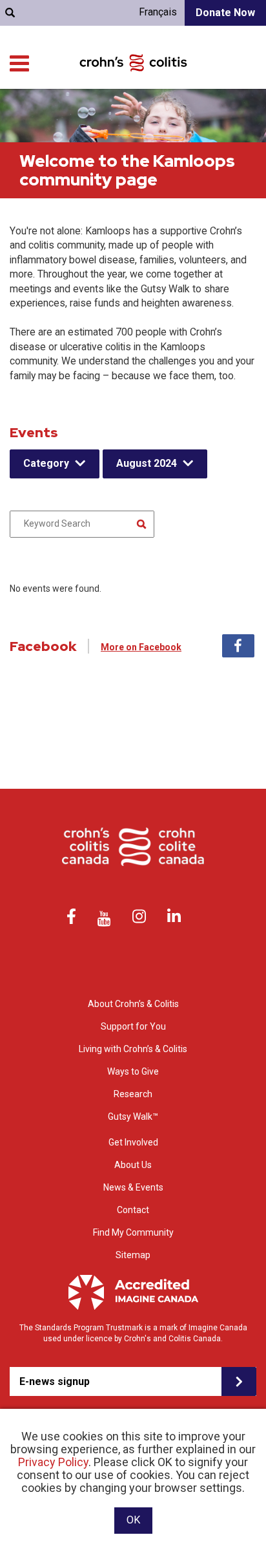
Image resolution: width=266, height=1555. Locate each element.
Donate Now (225, 12)
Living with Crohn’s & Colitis (133, 1049)
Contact (133, 1210)
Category (46, 463)
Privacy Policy (53, 1462)
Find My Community (133, 1232)
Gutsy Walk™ (133, 1116)
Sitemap (133, 1255)
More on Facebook (141, 647)
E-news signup (54, 1381)
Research (133, 1094)
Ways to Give (133, 1071)
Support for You (133, 1026)
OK (133, 1520)
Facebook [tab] (238, 645)
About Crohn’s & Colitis (133, 1004)
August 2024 (146, 463)
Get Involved (133, 1142)
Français (158, 12)
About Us (133, 1165)
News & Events (133, 1187)
